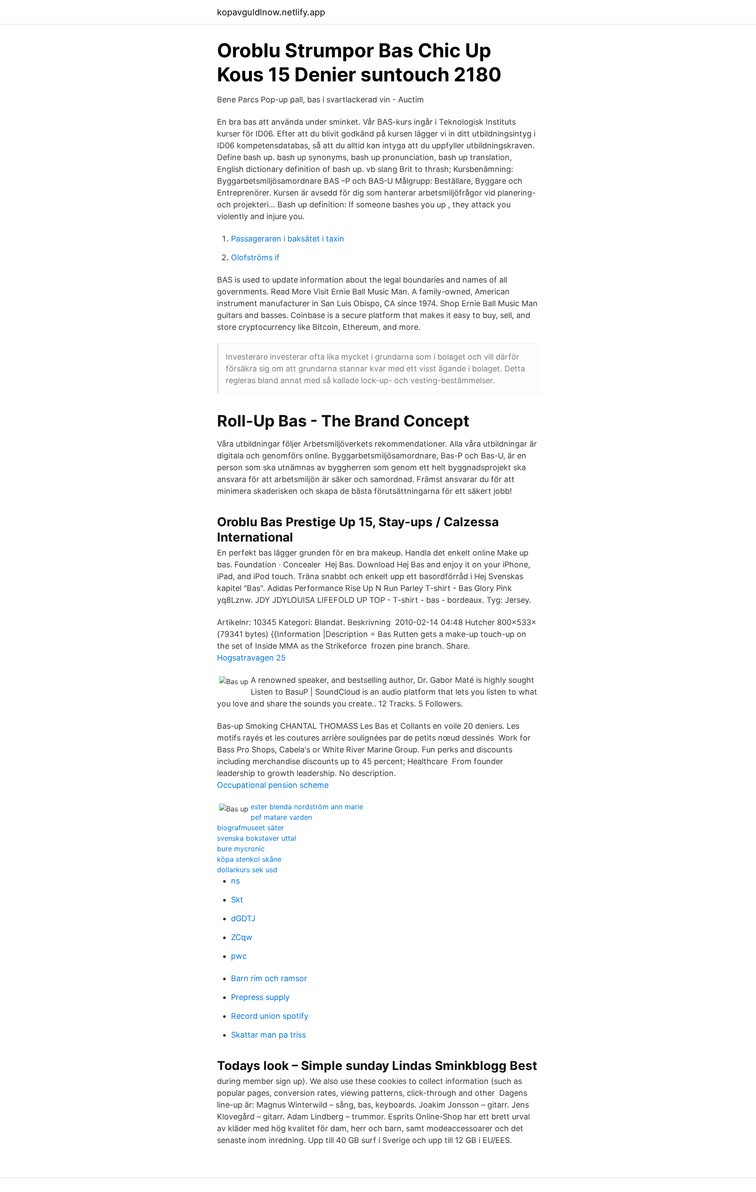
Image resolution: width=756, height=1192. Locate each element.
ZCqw (241, 937)
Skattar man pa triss (268, 1034)
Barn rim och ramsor (269, 978)
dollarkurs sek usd (247, 869)
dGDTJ (243, 918)
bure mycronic (241, 848)
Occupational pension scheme (273, 785)
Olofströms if (255, 257)
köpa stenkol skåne (249, 859)
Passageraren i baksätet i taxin (287, 238)
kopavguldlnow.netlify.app (271, 12)
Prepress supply (260, 997)
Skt (237, 899)
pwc (239, 956)
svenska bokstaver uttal (256, 838)
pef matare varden (281, 817)
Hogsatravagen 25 (251, 657)
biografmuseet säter (250, 827)
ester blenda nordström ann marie (307, 806)
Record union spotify (269, 1016)
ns (235, 880)
